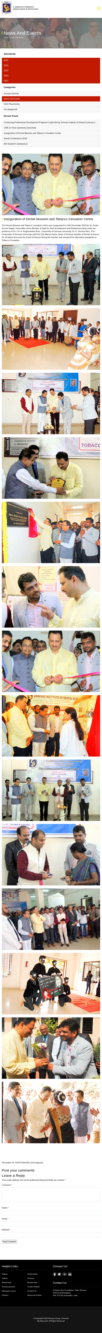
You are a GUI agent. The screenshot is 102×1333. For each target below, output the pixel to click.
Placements (6, 1282)
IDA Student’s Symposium (16, 144)
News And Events (17, 37)
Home (6, 37)
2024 (6, 65)
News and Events (34, 1295)
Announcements (11, 94)
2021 (6, 81)
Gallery (5, 1278)
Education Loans (9, 1291)
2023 (6, 70)
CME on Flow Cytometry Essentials (20, 128)
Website (6, 1230)
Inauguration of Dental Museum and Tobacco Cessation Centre (32, 133)
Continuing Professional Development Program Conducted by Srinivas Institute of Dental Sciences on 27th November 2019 (52, 122)
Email (5, 1219)
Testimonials (32, 1274)
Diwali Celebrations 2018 (15, 138)
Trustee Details (33, 1287)
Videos (4, 1274)
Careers (5, 1295)
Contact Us (31, 1291)
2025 (6, 60)
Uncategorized (10, 109)
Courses (30, 1278)
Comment (7, 1185)
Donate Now (32, 1282)
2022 (6, 76)
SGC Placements (12, 104)
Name (5, 1208)
